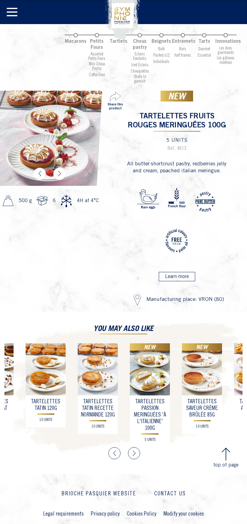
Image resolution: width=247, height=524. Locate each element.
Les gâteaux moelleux (225, 60)
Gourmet (204, 49)
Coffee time (97, 75)
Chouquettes (140, 71)
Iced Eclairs (140, 65)
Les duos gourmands (225, 50)
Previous (40, 174)
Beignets (161, 41)
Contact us (170, 493)
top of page (226, 465)
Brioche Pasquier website (98, 493)
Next (59, 174)
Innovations (228, 41)
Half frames (182, 55)
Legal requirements (63, 513)
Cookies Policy (141, 513)
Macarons (75, 41)
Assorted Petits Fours (96, 56)
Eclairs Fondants (139, 56)
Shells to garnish (140, 79)
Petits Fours (97, 44)
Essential (204, 55)
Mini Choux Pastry (97, 66)
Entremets (183, 41)
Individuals (161, 62)
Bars (182, 49)
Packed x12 (161, 55)
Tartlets (118, 41)
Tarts (204, 41)
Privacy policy (105, 513)
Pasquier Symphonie (123, 20)
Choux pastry (140, 44)
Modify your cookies (184, 513)
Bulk (161, 49)
